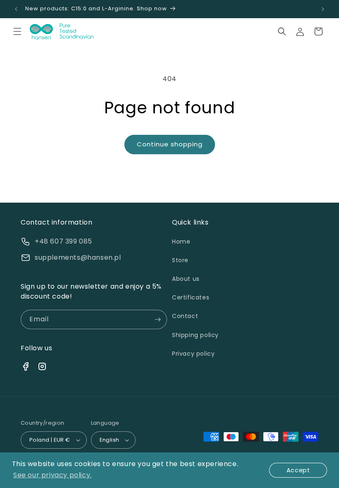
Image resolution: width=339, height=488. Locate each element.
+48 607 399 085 (63, 241)
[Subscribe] (157, 319)
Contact (185, 316)
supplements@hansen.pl (78, 257)
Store (180, 260)
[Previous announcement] (16, 9)
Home (181, 241)
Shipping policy (195, 335)
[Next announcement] (323, 9)
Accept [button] (298, 470)
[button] (17, 31)
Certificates (190, 297)
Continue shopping (170, 144)
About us (186, 279)
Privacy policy (193, 353)
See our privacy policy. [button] (52, 475)
